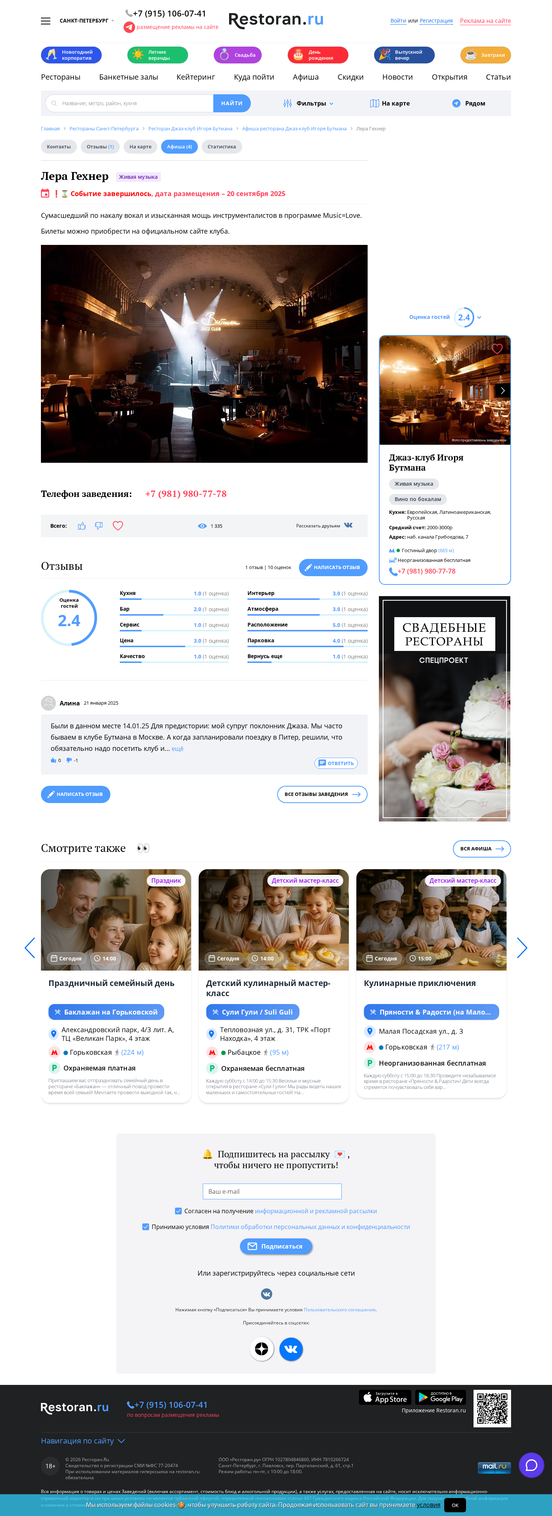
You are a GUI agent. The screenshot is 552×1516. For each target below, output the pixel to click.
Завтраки (485, 54)
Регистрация (436, 21)
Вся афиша (476, 848)
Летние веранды (150, 54)
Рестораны (60, 77)
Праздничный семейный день (111, 983)
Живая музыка (138, 176)
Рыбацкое (244, 1052)
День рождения (312, 54)
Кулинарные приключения (420, 983)
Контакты (59, 146)
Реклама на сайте (485, 21)
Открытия (450, 77)
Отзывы (100, 146)
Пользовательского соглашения (340, 1309)
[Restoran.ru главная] (276, 21)
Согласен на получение (280, 1211)
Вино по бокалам (418, 499)
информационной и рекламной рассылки (316, 1211)
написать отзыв (80, 794)
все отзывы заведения (316, 794)
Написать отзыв (337, 567)
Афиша (306, 77)
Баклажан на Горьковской (111, 1011)
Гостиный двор (419, 550)
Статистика (222, 146)
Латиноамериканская (464, 512)
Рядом (475, 103)
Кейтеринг (195, 77)
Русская (416, 517)
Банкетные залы (128, 77)
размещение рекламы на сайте (178, 26)
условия (428, 1505)
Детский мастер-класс (305, 880)
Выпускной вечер (400, 54)
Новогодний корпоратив (69, 54)
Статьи (498, 77)
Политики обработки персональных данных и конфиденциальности (310, 1227)
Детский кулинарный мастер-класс (268, 988)
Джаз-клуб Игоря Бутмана (426, 462)
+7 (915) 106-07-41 (171, 1404)
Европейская (422, 512)
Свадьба (237, 54)
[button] (502, 390)
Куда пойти (254, 77)
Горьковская (91, 1052)
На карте (396, 103)
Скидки (351, 77)
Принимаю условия (281, 1227)
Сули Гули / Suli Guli (257, 1011)
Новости (397, 77)
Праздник (166, 880)
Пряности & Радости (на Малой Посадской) (435, 1012)
